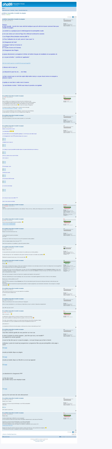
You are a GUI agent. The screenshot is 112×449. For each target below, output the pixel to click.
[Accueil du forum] (7, 4)
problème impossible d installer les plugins (14, 13)
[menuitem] (3, 8)
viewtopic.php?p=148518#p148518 (8, 224)
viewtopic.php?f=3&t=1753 (7, 425)
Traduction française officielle (37, 440)
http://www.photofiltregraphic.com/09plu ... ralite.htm (12, 108)
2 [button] (74, 17)
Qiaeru (44, 440)
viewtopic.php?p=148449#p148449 (8, 223)
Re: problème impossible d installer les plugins (13, 95)
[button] (75, 17)
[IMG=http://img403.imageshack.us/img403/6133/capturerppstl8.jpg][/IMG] (16, 63)
